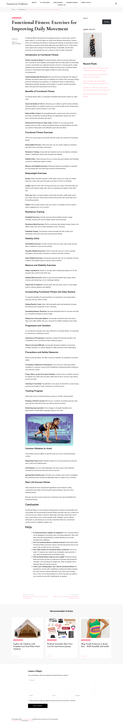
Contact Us (61, 5)
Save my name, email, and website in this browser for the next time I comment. (53, 701)
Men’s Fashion (58, 2)
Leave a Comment (17, 44)
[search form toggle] (116, 3)
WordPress (31, 720)
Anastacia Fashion (16, 4)
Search (85, 18)
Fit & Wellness (45, 2)
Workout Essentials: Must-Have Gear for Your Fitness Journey (60, 645)
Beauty (34, 2)
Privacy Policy (86, 2)
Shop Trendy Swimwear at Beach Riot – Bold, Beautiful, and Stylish (95, 645)
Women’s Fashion (72, 2)
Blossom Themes (16, 720)
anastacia (15, 39)
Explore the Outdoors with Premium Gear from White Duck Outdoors (26, 646)
